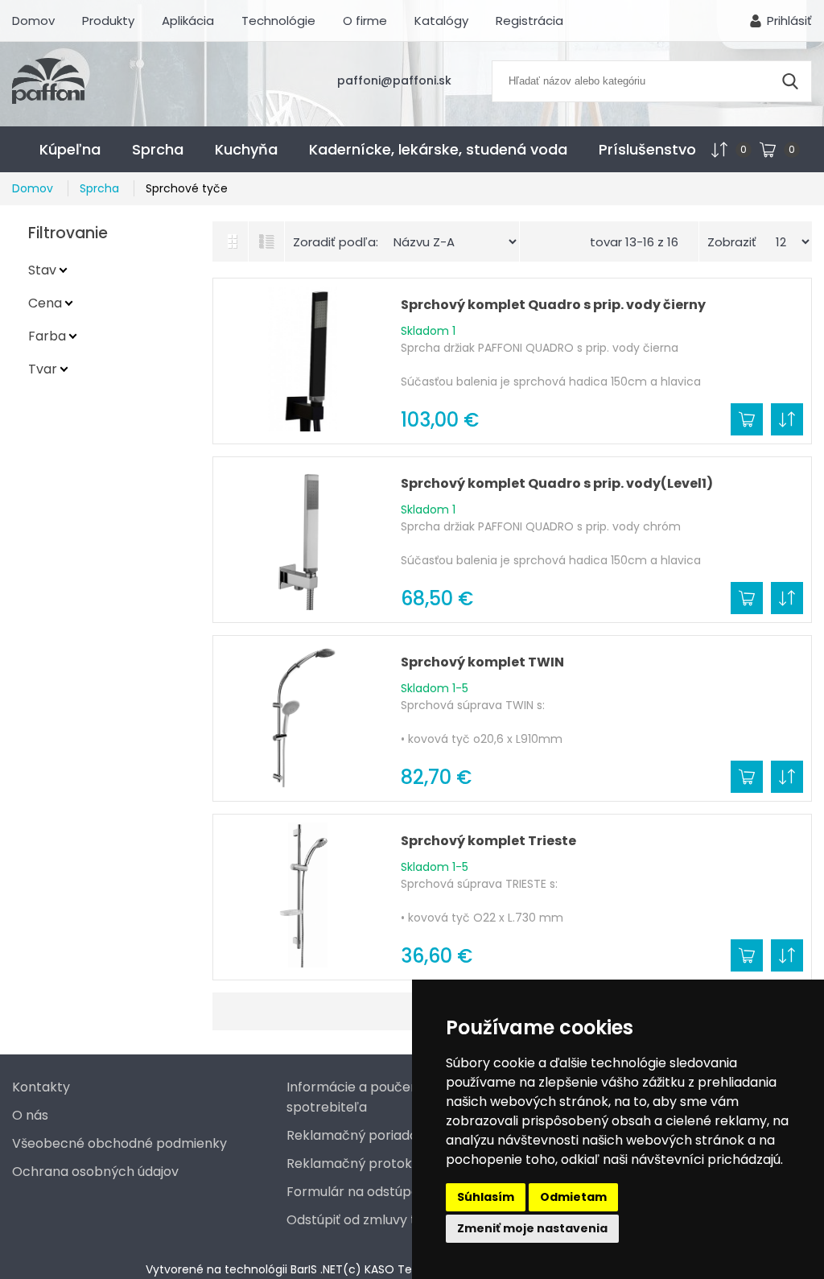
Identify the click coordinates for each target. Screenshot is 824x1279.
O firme (365, 20)
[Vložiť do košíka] (747, 419)
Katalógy (441, 20)
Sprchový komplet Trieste (488, 840)
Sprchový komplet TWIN (482, 662)
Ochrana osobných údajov (95, 1171)
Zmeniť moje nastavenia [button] (532, 1228)
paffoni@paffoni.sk (394, 80)
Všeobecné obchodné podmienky (119, 1143)
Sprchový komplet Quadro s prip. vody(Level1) (557, 483)
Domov (33, 20)
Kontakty (41, 1087)
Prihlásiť (789, 20)
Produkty (108, 20)
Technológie (278, 20)
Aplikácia (188, 20)
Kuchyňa (246, 149)
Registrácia (529, 20)
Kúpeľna (70, 149)
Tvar (42, 369)
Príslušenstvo (647, 149)
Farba (47, 336)
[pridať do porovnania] (787, 419)
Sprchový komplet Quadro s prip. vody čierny (553, 304)
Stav (42, 270)
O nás (30, 1115)
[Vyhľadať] (790, 81)
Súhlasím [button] (485, 1197)
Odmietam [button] (573, 1197)
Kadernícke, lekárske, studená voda (438, 149)
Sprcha (157, 149)
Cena (45, 303)
